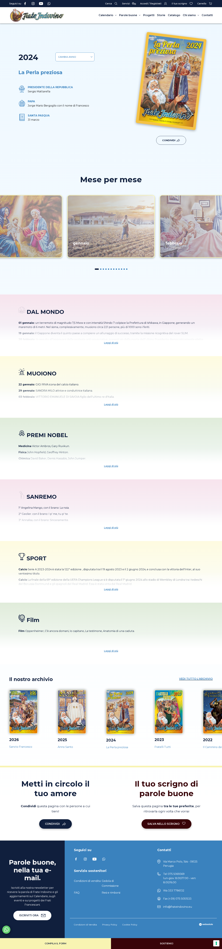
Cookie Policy (129, 924)
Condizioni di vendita (87, 880)
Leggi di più (111, 342)
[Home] (37, 15)
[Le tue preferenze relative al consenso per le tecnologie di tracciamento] (216, 943)
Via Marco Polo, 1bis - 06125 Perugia (180, 863)
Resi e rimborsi (111, 892)
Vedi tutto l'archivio (196, 678)
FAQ (76, 892)
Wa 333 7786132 (173, 890)
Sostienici (166, 943)
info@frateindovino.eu (177, 906)
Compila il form (55, 943)
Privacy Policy (109, 924)
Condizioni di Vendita (85, 924)
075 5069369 (176, 873)
